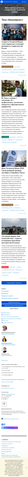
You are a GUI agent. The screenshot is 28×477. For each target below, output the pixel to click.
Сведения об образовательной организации (11, 441)
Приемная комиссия (14, 302)
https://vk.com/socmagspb (7, 381)
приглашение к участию (7, 207)
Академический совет (8, 322)
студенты (15, 69)
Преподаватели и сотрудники (7, 447)
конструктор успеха (6, 69)
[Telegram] (4, 424)
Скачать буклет (14, 308)
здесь (12, 465)
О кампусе (4, 439)
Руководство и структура (6, 443)
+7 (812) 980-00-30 (10, 394)
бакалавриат (21, 69)
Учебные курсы (6, 312)
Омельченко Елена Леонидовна (8, 344)
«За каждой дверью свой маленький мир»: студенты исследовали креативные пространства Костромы (11, 239)
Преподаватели (6, 314)
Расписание (5, 320)
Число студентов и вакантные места (11, 316)
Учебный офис (4, 360)
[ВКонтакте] (2, 424)
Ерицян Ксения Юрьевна (6, 355)
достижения (17, 66)
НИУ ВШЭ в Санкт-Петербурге (10, 1)
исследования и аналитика (8, 269)
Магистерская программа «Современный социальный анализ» (14, 10)
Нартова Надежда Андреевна (7, 334)
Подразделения (4, 445)
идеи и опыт (20, 137)
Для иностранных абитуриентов (14, 305)
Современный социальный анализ (11, 418)
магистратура (5, 72)
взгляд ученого (19, 269)
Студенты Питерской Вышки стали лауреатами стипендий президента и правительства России (12, 45)
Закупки (3, 453)
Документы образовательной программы (12, 318)
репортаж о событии (7, 272)
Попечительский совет (6, 449)
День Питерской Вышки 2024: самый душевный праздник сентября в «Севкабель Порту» (13, 170)
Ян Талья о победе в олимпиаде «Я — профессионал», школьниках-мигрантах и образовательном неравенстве (12, 102)
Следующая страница (13, 283)
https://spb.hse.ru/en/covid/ (7, 388)
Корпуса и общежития (6, 451)
